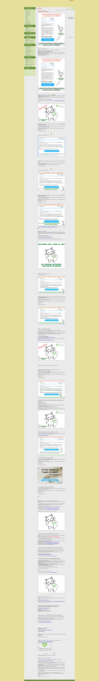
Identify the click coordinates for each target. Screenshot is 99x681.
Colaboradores (28, 21)
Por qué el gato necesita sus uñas (29, 62)
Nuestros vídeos (28, 13)
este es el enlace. (49, 99)
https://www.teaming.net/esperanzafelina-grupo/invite (45, 630)
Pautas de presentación (29, 66)
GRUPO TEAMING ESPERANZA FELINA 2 (59, 601)
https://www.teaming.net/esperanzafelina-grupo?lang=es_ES (46, 337)
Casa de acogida (28, 46)
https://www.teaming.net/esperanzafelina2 (52, 543)
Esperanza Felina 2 (54, 572)
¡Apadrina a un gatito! (29, 50)
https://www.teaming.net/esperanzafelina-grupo (45, 237)
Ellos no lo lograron (28, 31)
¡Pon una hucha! (28, 49)
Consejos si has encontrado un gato (30, 42)
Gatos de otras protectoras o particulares (29, 35)
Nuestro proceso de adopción (30, 30)
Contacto (27, 20)
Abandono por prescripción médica (29, 60)
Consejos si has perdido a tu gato (30, 40)
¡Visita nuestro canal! (31, 72)
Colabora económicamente (29, 51)
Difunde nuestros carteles (29, 55)
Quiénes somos (28, 11)
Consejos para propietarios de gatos (30, 64)
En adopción (27, 27)
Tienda (26, 16)
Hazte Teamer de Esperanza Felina (43, 435)
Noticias (27, 17)
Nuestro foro (27, 12)
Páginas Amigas (28, 22)
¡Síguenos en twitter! (30, 71)
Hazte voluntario (28, 54)
